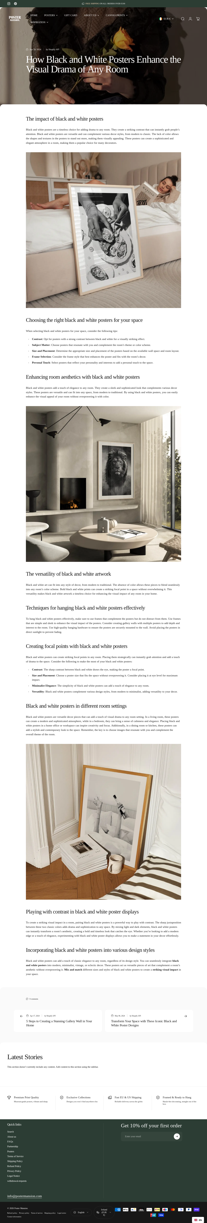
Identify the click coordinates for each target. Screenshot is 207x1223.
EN (200, 1220)
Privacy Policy (14, 1171)
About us (11, 1136)
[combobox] (198, 1220)
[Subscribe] (177, 1136)
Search (10, 1131)
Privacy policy (24, 1213)
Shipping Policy (15, 1161)
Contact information (14, 1217)
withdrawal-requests (17, 1181)
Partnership (12, 1146)
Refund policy (12, 1213)
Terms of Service (15, 1156)
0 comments (34, 999)
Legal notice (61, 1213)
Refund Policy (14, 1166)
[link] (24, 1196)
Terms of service (37, 1213)
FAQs (10, 1141)
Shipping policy (50, 1213)
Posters (10, 1151)
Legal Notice (13, 1175)
